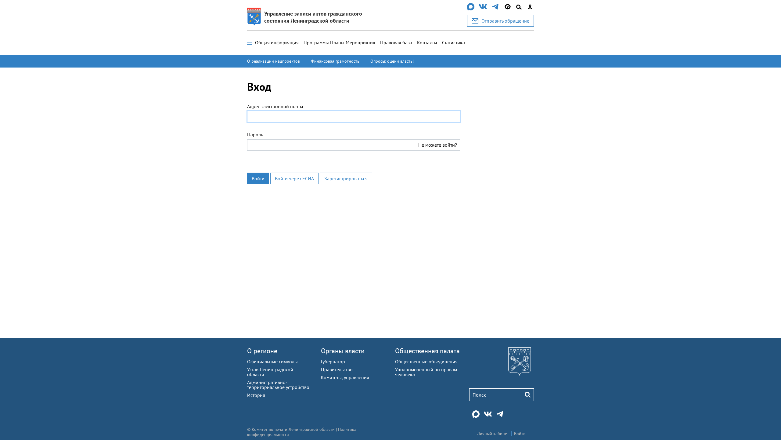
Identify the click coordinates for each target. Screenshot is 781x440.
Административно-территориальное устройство (278, 384)
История (256, 395)
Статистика (453, 42)
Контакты (427, 42)
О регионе (262, 350)
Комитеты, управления (345, 377)
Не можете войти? (437, 145)
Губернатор (333, 361)
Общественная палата (427, 350)
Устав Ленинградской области (270, 371)
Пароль (255, 134)
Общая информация (277, 42)
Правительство (337, 369)
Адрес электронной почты (275, 106)
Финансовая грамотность (335, 61)
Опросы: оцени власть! (392, 61)
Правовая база (396, 42)
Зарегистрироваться (346, 178)
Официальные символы (272, 361)
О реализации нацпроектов (273, 61)
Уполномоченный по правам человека (426, 371)
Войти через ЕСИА (294, 178)
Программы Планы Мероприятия (339, 42)
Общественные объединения (426, 361)
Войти (258, 178)
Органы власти (343, 350)
